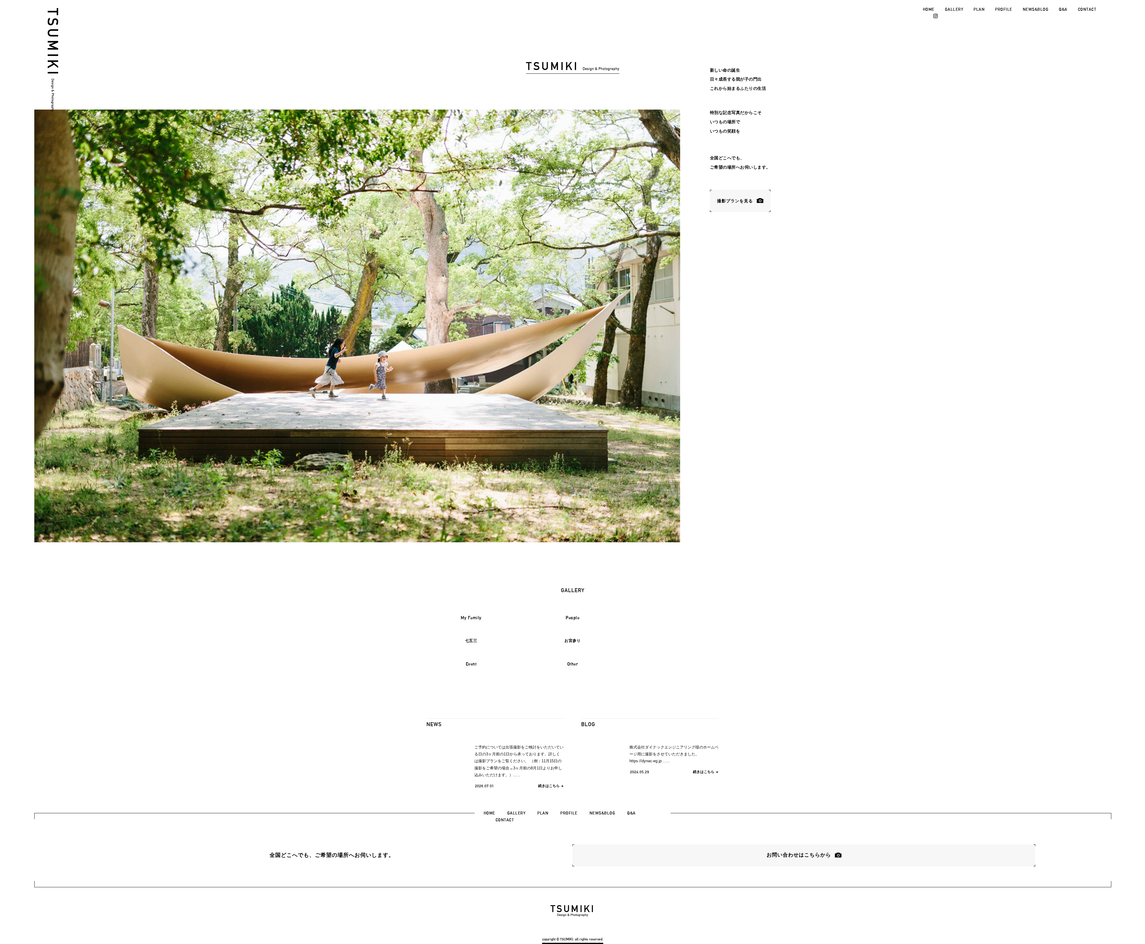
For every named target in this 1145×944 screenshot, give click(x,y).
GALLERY (954, 9)
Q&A (1063, 9)
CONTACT (1087, 9)
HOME (928, 9)
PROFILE (1003, 9)
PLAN (979, 9)
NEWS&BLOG (1036, 9)
